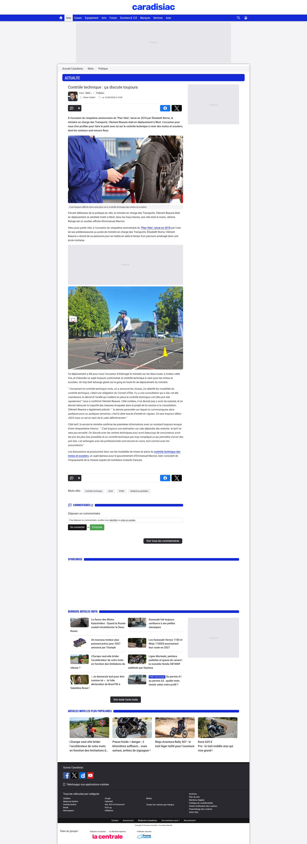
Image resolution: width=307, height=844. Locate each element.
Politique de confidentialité (201, 803)
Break (65, 807)
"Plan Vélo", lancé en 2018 (155, 227)
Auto (168, 17)
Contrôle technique (93, 491)
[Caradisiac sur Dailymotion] (82, 776)
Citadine (67, 798)
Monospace (68, 810)
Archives (193, 794)
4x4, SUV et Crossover (115, 804)
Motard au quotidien (139, 491)
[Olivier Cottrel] (73, 100)
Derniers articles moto (83, 611)
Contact (114, 820)
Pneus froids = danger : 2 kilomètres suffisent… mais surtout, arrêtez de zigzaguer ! (131, 746)
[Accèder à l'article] (79, 622)
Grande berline (69, 804)
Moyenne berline (70, 801)
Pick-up (108, 807)
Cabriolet (109, 801)
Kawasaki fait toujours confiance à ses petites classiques (162, 623)
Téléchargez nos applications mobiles (87, 784)
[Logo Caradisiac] (153, 13)
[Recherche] (238, 18)
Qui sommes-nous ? (170, 820)
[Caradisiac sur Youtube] (90, 776)
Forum (113, 17)
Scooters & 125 (128, 17)
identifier (113, 520)
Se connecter (77, 527)
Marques (145, 17)
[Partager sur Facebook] (166, 107)
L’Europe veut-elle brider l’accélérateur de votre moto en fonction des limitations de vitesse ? (89, 746)
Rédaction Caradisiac (147, 820)
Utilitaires (109, 810)
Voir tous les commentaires (162, 540)
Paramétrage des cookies (200, 809)
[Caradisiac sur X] (74, 776)
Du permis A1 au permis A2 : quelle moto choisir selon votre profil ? (165, 680)
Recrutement (190, 820)
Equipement (91, 17)
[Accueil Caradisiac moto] (61, 18)
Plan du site (194, 797)
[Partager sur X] (177, 107)
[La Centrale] (107, 839)
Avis (104, 17)
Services (158, 17)
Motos (149, 798)
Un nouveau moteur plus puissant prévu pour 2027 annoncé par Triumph (105, 643)
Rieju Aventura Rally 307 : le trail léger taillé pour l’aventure (174, 744)
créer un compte (128, 520)
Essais (78, 17)
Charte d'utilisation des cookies (203, 806)
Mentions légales (197, 800)
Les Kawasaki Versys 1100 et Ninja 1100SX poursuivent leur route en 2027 (165, 643)
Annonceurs (128, 820)
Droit (110, 491)
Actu (68, 17)
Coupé (107, 798)
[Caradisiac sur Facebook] (66, 776)
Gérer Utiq (193, 812)
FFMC (121, 491)
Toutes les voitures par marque (160, 804)
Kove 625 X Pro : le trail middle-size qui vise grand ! (216, 746)
